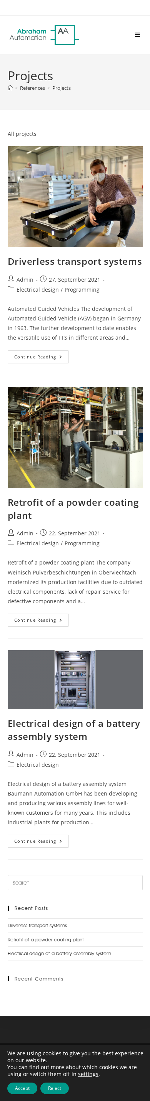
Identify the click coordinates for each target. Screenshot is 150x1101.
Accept (22, 1088)
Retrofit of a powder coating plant (46, 939)
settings (88, 1074)
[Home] (10, 87)
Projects (61, 87)
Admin (25, 279)
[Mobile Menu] (137, 34)
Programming (82, 289)
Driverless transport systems (75, 261)
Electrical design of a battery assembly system (74, 730)
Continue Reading (41, 355)
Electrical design (38, 289)
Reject (54, 1088)
